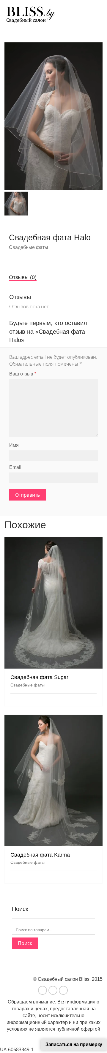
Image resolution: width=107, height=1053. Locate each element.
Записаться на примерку (73, 1044)
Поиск (25, 943)
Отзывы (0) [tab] (23, 277)
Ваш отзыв (22, 373)
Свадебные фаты (28, 247)
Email (15, 467)
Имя (14, 445)
